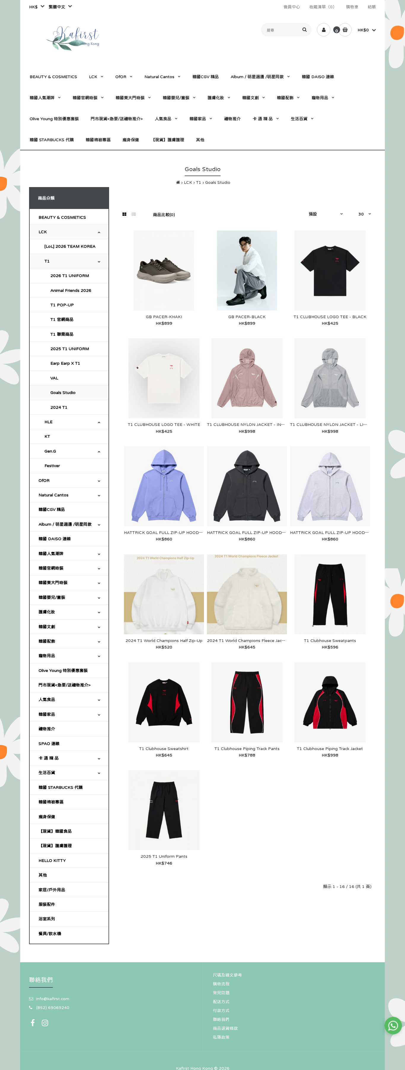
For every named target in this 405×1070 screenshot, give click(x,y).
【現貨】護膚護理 (55, 846)
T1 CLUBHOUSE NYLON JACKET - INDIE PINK (253, 424)
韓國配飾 (47, 641)
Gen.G (50, 451)
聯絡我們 (221, 1019)
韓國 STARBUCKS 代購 (61, 787)
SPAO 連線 (49, 743)
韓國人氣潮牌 (51, 553)
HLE (48, 422)
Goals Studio (217, 182)
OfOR (44, 480)
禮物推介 (47, 729)
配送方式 (221, 1002)
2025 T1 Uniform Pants (164, 856)
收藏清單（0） (323, 7)
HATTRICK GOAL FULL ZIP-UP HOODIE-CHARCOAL (259, 532)
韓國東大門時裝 (53, 582)
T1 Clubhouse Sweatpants (330, 640)
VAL (54, 378)
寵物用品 (47, 656)
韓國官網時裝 (51, 568)
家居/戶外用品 (52, 890)
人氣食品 (47, 699)
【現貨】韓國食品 (55, 831)
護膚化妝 (47, 612)
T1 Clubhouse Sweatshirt (164, 748)
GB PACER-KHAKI (164, 317)
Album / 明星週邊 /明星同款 (65, 524)
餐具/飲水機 (50, 933)
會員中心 (291, 7)
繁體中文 (55, 7)
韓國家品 (47, 714)
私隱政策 (221, 1037)
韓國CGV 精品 (52, 509)
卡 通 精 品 (49, 758)
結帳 (372, 7)
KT (47, 436)
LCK (188, 182)
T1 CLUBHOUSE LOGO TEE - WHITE (164, 424)
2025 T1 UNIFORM (69, 349)
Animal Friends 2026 (70, 290)
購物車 (352, 7)
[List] (134, 214)
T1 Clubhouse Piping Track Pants (247, 748)
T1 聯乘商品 (62, 334)
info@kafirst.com (52, 999)
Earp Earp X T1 (65, 363)
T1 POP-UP (62, 305)
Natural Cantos (53, 495)
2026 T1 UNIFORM (69, 275)
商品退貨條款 (225, 1028)
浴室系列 (47, 919)
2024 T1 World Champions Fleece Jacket (247, 640)
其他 (43, 875)
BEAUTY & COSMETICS (62, 217)
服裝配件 (47, 904)
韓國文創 (47, 627)
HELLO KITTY (52, 860)
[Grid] (124, 214)
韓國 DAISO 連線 (55, 539)
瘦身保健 (47, 817)
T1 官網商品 (62, 319)
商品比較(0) (164, 215)
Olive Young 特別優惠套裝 (63, 670)
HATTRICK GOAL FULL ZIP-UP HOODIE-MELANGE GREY (347, 532)
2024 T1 (59, 407)
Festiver (52, 466)
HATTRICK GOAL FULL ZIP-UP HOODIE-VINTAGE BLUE (179, 532)
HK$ (33, 7)
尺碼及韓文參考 (227, 975)
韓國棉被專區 (51, 802)
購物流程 (221, 984)
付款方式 (221, 1010)
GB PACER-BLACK (247, 317)
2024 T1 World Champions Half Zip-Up (164, 640)
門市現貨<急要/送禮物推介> (65, 685)
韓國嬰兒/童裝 (52, 597)
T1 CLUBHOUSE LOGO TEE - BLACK (330, 317)
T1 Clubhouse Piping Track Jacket (330, 748)
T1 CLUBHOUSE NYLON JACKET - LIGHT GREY (337, 424)
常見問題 (221, 993)
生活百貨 (47, 772)
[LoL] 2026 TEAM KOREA (69, 246)
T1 (198, 182)
